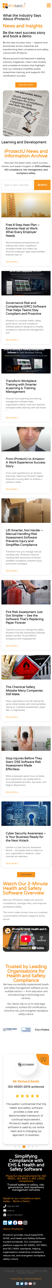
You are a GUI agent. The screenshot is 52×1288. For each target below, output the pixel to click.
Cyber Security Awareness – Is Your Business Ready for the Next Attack (26, 837)
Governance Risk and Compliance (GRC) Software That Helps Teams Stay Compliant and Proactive (26, 308)
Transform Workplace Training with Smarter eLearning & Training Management (21, 386)
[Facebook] (15, 1223)
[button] (26, 874)
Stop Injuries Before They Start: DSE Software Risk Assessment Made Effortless (24, 764)
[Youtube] (20, 1223)
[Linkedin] (5, 1223)
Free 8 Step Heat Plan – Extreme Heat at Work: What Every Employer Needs (23, 230)
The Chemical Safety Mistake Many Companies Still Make (24, 690)
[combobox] (17, 185)
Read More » (12, 262)
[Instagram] (25, 1223)
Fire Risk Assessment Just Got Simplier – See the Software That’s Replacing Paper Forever (24, 617)
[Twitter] (10, 1223)
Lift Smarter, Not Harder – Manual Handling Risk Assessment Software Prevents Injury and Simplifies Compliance (24, 538)
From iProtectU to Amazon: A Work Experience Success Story (25, 462)
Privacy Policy (17, 1278)
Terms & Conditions (32, 1278)
